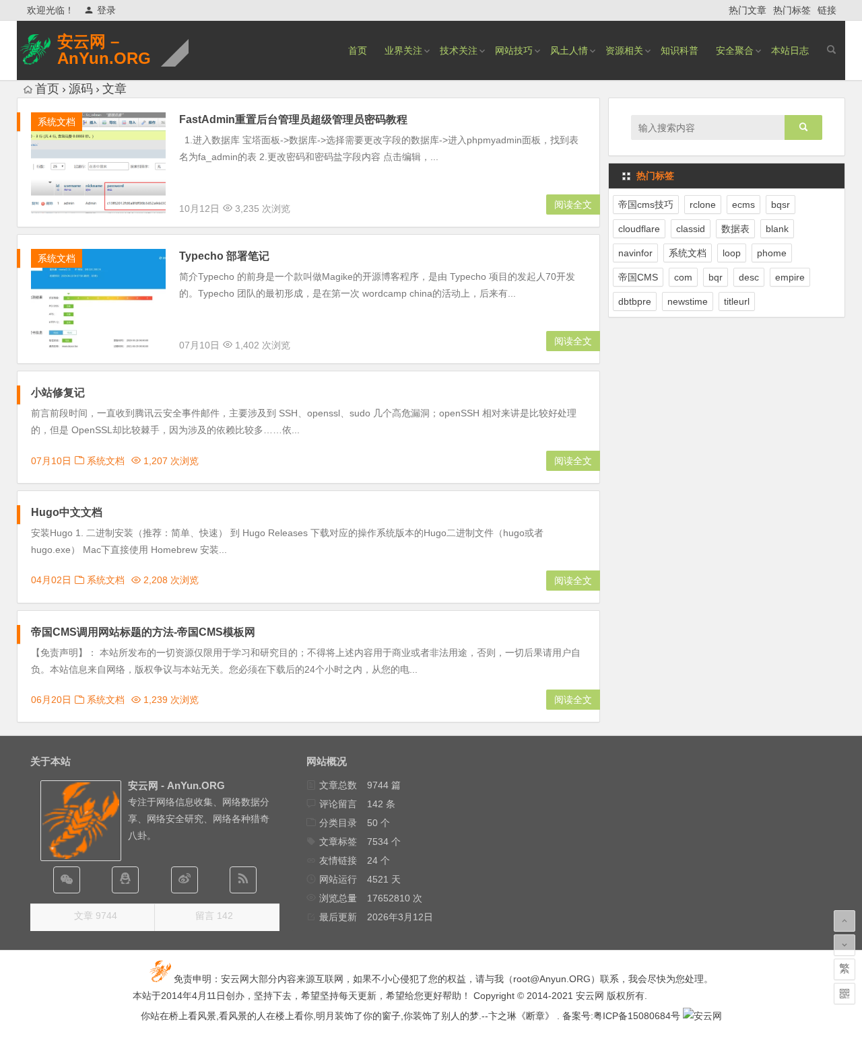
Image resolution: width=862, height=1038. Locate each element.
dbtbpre (634, 301)
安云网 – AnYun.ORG (104, 49)
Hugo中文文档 (66, 512)
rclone (703, 204)
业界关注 (403, 50)
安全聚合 (735, 50)
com (683, 277)
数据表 (735, 228)
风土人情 (569, 50)
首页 (357, 50)
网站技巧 (514, 50)
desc (749, 277)
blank (777, 228)
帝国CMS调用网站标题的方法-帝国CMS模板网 (143, 632)
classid (690, 228)
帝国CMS (638, 277)
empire (790, 277)
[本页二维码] (844, 993)
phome (772, 253)
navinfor (635, 253)
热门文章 (747, 10)
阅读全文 (573, 204)
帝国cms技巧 (645, 204)
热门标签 (792, 10)
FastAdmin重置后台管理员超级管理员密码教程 (293, 119)
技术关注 (458, 50)
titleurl (737, 301)
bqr (715, 277)
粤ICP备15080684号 (636, 1015)
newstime (687, 301)
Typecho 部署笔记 (224, 256)
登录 (106, 10)
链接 (827, 10)
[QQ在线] (125, 879)
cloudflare (639, 228)
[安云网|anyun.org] (702, 1015)
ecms (743, 204)
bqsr (780, 204)
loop (732, 253)
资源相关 (624, 50)
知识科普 (679, 50)
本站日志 (790, 50)
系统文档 (56, 121)
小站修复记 (58, 392)
